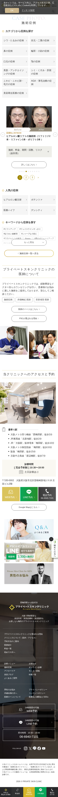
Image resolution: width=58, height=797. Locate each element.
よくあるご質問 (10, 678)
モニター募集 (34, 671)
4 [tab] (26, 171)
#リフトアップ (10, 229)
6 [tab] (30, 171)
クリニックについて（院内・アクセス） (20, 638)
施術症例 (8, 667)
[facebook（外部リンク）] (39, 748)
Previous (3, 134)
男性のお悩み (9, 690)
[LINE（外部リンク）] (29, 551)
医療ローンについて (12, 697)
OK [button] (12, 10)
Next (55, 134)
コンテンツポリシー (37, 693)
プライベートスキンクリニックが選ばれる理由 (23, 634)
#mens (28, 238)
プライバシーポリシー (38, 690)
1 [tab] (19, 171)
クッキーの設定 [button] (28, 10)
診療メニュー (9, 664)
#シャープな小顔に (29, 234)
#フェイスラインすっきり (30, 229)
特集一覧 (32, 674)
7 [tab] (32, 171)
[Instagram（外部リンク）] (25, 748)
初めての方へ (9, 652)
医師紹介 (8, 645)
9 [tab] (36, 171)
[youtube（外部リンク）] (43, 748)
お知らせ (32, 664)
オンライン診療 (35, 667)
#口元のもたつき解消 (12, 238)
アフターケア (9, 671)
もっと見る (29, 242)
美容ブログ (8, 674)
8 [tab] (34, 171)
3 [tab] (24, 171)
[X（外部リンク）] (30, 748)
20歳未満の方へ (10, 693)
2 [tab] (22, 171)
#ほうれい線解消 (10, 234)
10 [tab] (38, 171)
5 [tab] (28, 171)
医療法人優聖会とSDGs (38, 697)
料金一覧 (8, 648)
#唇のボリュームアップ (44, 238)
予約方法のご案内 (11, 641)
